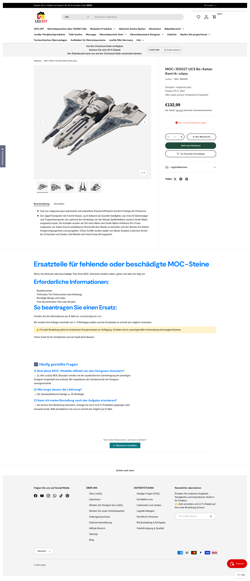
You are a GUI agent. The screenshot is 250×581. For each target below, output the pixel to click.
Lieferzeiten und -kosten (149, 505)
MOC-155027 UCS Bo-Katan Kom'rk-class (60, 61)
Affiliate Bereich (97, 528)
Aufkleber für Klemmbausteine (88, 40)
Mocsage (91, 34)
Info (139, 40)
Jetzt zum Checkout (191, 145)
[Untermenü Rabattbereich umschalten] (183, 28)
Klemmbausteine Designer (145, 34)
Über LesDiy (95, 493)
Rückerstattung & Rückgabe (151, 522)
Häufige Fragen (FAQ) (148, 493)
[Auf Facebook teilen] (181, 179)
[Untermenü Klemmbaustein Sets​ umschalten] (125, 34)
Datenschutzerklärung (100, 522)
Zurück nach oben (125, 470)
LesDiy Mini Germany (121, 40)
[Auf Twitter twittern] (175, 179)
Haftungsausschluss (99, 517)
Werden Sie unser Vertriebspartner (107, 511)
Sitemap (93, 534)
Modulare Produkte (101, 28)
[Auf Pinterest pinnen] (187, 179)
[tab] (41, 204)
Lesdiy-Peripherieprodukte (49, 34)
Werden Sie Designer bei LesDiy (106, 505)
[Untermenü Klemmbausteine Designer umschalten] (162, 34)
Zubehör (172, 34)
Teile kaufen (75, 34)
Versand (179, 110)
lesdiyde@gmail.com (90, 316)
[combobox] (122, 17)
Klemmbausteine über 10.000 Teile (67, 28)
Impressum (94, 499)
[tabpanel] (92, 222)
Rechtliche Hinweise (147, 517)
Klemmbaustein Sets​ (111, 34)
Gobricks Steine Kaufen (132, 28)
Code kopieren (173, 50)
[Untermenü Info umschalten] (143, 40)
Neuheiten (155, 28)
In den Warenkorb (201, 137)
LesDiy (168, 79)
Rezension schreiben (127, 446)
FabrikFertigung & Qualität (150, 528)
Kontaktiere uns (145, 499)
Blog (91, 540)
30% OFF (39, 28)
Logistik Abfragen (146, 511)
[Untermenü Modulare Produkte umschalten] (114, 28)
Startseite (37, 61)
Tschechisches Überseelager (50, 40)
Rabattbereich (172, 28)
